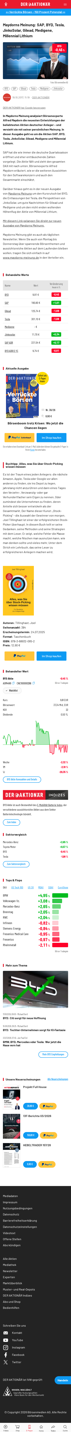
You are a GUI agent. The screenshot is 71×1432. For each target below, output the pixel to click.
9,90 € (30, 1164)
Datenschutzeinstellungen (20, 1226)
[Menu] (66, 4)
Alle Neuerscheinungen (58, 1079)
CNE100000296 (24, 683)
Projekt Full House (35, 1087)
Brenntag (8, 912)
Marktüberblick (12, 1283)
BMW (5, 895)
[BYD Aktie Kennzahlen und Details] (35, 737)
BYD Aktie (8, 678)
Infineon (7, 923)
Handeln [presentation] (63, 1380)
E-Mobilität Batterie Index (49, 805)
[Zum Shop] (17, 1427)
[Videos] (5, 1427)
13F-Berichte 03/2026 (37, 1116)
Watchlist (13, 690)
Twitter (16, 1362)
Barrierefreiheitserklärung (20, 1220)
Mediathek (9, 1264)
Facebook (18, 1354)
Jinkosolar (58, 88)
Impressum (10, 1202)
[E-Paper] (29, 1427)
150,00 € (30, 1135)
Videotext (9, 1233)
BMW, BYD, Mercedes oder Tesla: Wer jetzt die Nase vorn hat (32, 1043)
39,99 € (30, 1105)
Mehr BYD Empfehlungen (53, 1054)
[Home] (41, 1427)
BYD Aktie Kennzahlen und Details (22, 779)
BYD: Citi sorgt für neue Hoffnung (24, 1018)
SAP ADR (9, 342)
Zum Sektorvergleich (16, 864)
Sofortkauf (26, 437)
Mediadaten (10, 1196)
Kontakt (17, 1332)
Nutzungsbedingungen (17, 1208)
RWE (5, 917)
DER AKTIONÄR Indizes (17, 1295)
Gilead (23, 88)
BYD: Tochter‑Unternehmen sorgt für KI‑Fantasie (34, 1030)
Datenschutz (11, 1214)
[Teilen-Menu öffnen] (53, 1427)
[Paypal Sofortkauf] (19, 656)
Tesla (33, 88)
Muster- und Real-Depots (19, 1289)
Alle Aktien (10, 1258)
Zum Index (11, 822)
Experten (9, 1277)
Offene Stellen (12, 1239)
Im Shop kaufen (51, 437)
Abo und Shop (12, 1301)
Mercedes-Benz (11, 906)
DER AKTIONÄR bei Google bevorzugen (24, 107)
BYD (6, 88)
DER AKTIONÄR (41, 97)
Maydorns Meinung (20, 193)
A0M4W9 (7, 683)
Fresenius (8, 939)
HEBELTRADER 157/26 (37, 1145)
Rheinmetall (9, 945)
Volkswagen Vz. (11, 901)
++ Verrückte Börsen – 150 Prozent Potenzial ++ (35, 12)
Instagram (18, 1347)
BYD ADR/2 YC (11, 350)
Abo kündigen (12, 1245)
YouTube (17, 1340)
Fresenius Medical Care (15, 934)
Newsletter (10, 1271)
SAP (14, 88)
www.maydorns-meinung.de (21, 257)
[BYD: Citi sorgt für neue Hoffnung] (35, 989)
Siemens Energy (12, 928)
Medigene (44, 88)
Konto (32, 449)
